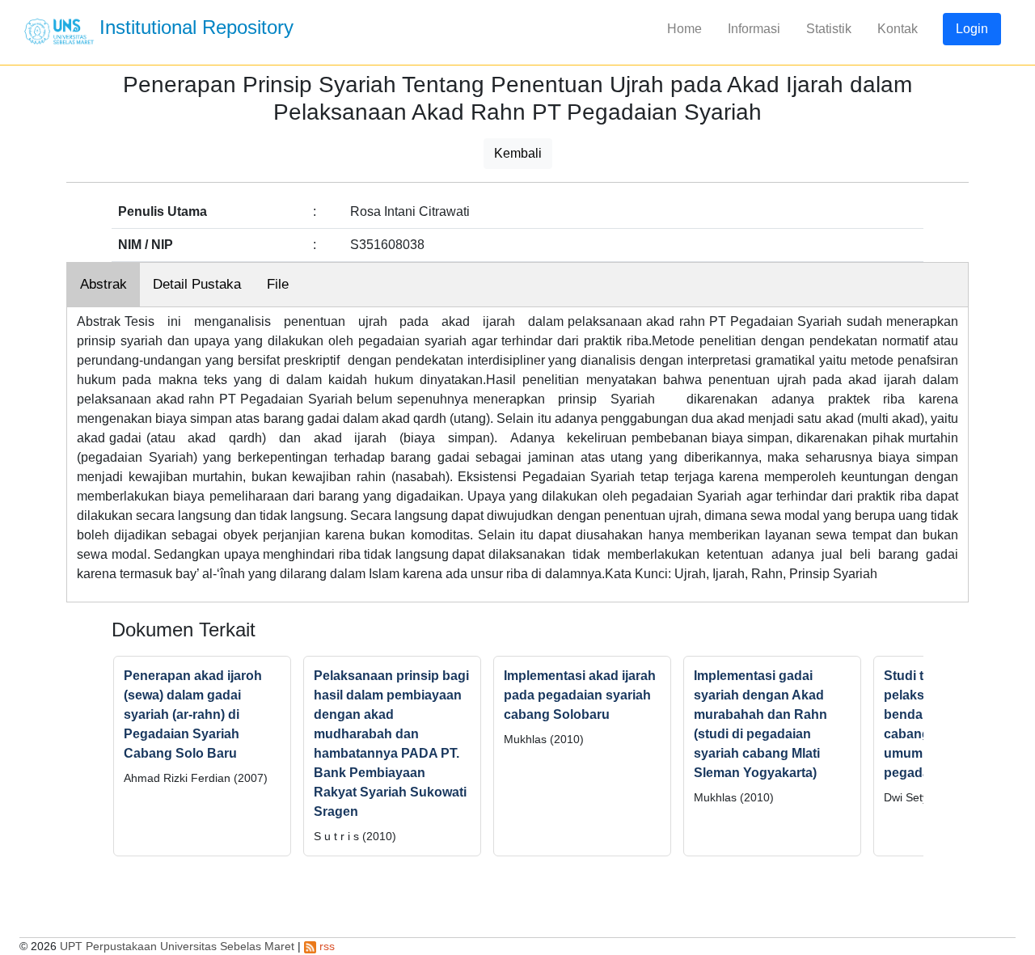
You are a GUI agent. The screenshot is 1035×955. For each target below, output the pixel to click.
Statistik (828, 29)
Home (684, 29)
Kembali (518, 153)
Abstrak (103, 284)
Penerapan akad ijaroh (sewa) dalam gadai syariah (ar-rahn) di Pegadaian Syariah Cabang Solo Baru (193, 714)
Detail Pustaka (197, 284)
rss (325, 946)
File (278, 284)
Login (972, 29)
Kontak (897, 29)
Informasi (754, 29)
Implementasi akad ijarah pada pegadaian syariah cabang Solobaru (580, 695)
